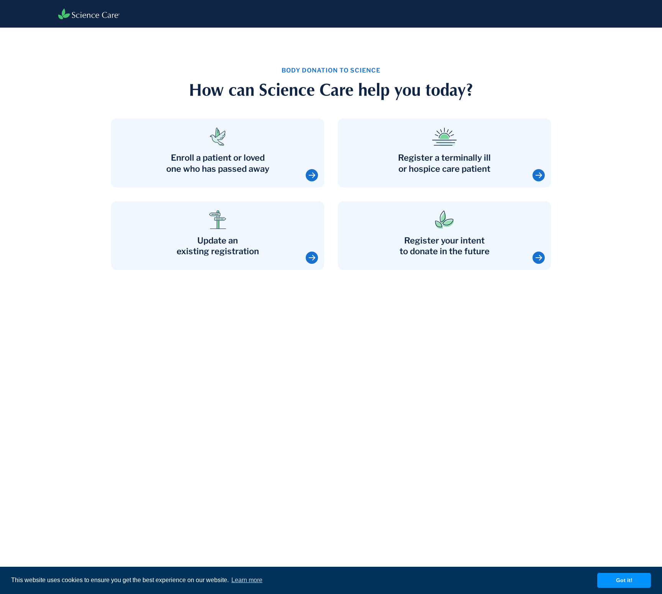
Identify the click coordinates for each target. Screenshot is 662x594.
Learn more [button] (246, 580)
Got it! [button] (624, 580)
